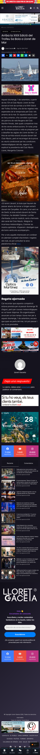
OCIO (20, 742)
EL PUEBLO (13, 735)
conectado (25, 387)
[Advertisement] (20, 687)
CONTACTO (5, 735)
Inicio (4, 27)
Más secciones (32, 742)
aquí (18, 244)
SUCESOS (10, 738)
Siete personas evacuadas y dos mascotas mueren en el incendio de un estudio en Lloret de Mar (27, 471)
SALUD (25, 742)
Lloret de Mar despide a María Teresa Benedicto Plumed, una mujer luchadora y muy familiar (27, 538)
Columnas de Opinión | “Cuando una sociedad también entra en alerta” (26, 515)
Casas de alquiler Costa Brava (20, 720)
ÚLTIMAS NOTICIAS (15, 31)
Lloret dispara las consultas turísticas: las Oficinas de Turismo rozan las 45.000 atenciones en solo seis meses (27, 527)
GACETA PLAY (33, 735)
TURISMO (23, 738)
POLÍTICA (16, 738)
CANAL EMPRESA (23, 735)
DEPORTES (10, 27)
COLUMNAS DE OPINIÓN (10, 742)
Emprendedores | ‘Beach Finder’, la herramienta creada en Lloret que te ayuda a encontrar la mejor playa (27, 482)
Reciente (10, 463)
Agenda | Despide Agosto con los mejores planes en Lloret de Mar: (26, 492)
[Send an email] (14, 48)
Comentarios (28, 463)
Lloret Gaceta (9, 48)
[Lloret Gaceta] (20, 8)
